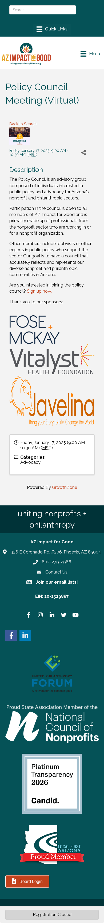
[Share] (84, 153)
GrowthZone (64, 487)
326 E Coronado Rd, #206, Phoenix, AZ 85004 (56, 552)
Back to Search (23, 123)
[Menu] (52, 29)
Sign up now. (39, 291)
